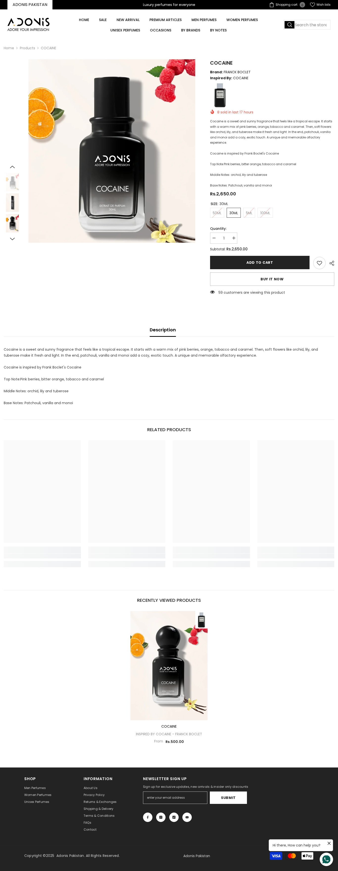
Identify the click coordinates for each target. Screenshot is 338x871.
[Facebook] (147, 817)
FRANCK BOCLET (188, 734)
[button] (12, 167)
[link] (319, 263)
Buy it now (272, 279)
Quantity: (218, 228)
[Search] (307, 25)
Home (9, 48)
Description (163, 330)
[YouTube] (187, 817)
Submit (228, 797)
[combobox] (307, 25)
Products (27, 48)
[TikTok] (174, 817)
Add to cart (259, 262)
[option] (111, 151)
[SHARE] (330, 263)
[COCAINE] (169, 665)
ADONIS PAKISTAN (30, 4)
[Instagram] (161, 817)
